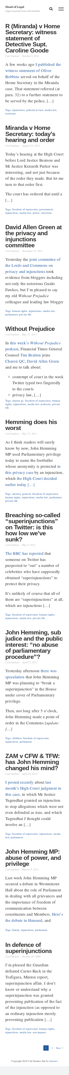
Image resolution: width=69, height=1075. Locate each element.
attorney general (21, 493)
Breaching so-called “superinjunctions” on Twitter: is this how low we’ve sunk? (32, 527)
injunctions (18, 110)
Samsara (54, 1061)
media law (50, 110)
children (17, 738)
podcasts (46, 404)
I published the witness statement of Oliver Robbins (33, 70)
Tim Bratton (30, 355)
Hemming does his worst (31, 425)
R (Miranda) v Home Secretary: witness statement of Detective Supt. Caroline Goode (32, 38)
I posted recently (19, 782)
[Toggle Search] (51, 9)
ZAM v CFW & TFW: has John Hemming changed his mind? (32, 762)
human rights (19, 311)
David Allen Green (43, 361)
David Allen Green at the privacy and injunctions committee (33, 236)
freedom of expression (25, 209)
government (46, 209)
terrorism (10, 113)
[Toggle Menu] (61, 9)
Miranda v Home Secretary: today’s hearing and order (30, 133)
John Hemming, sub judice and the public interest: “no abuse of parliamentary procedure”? (34, 644)
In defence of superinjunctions (28, 947)
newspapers (39, 1032)
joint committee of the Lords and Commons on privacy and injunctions (33, 265)
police (36, 212)
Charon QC (15, 361)
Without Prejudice (30, 328)
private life (25, 314)
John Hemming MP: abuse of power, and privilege (33, 857)
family (15, 930)
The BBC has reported (24, 553)
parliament (11, 314)
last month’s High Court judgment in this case (33, 788)
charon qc (18, 400)
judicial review (34, 110)
